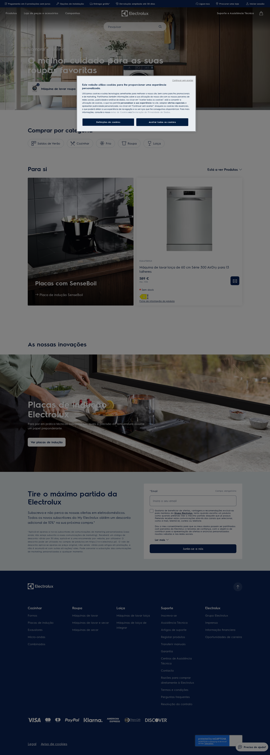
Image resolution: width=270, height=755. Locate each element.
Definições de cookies (108, 122)
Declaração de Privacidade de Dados (151, 112)
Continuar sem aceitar (182, 80)
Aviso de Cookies (119, 112)
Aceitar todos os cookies (162, 122)
